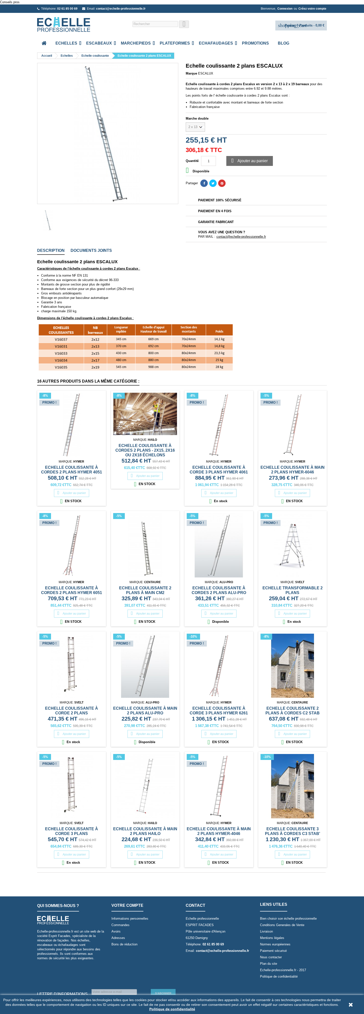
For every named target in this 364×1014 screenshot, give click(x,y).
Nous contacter (271, 957)
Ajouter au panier (249, 161)
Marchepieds (136, 43)
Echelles (66, 43)
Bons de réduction (124, 944)
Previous (45, 133)
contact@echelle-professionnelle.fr (121, 8)
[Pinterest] (222, 183)
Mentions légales (272, 938)
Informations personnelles (129, 918)
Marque (191, 73)
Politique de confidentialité (279, 976)
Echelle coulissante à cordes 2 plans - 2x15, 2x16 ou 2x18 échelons (145, 450)
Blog (283, 43)
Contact (195, 905)
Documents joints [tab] (91, 250)
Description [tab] (51, 250)
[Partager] (204, 183)
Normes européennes (275, 944)
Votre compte (127, 905)
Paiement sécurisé (273, 951)
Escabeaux (99, 43)
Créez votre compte (312, 8)
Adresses (118, 938)
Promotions (255, 43)
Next (171, 133)
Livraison (266, 931)
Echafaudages (216, 43)
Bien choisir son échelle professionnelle (288, 918)
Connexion (284, 8)
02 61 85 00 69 (67, 8)
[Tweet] (213, 183)
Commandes (120, 925)
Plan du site (268, 963)
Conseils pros (10, 2)
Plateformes (175, 43)
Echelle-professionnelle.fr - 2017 (283, 970)
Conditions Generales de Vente (282, 925)
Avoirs (116, 931)
